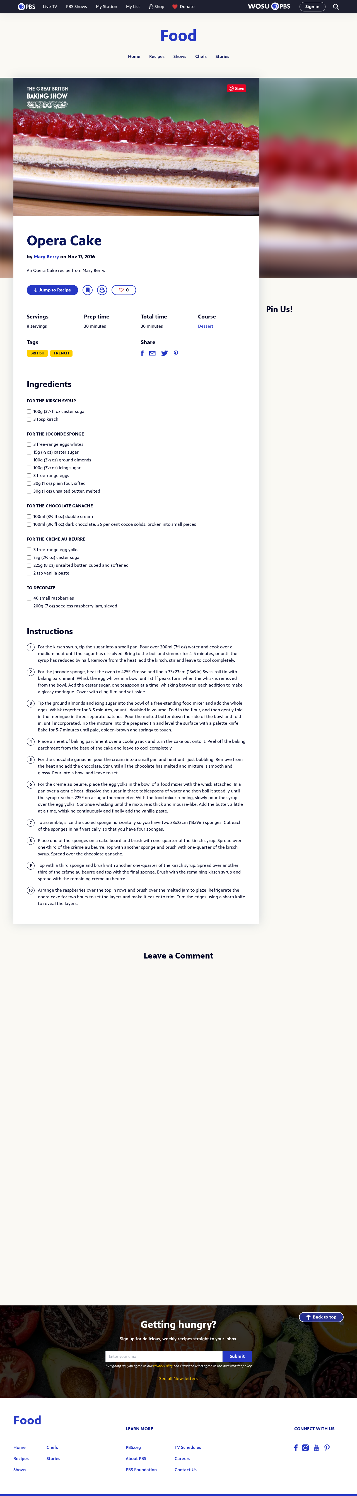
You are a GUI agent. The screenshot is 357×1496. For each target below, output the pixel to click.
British (37, 353)
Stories (222, 56)
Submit (237, 1356)
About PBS (136, 1458)
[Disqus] (178, 1039)
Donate (187, 6)
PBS (26, 7)
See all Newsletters (178, 1378)
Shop (159, 6)
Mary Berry (46, 257)
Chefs (201, 56)
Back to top (324, 1317)
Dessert (205, 326)
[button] (269, 7)
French (61, 353)
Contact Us (186, 1469)
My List (133, 6)
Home (134, 56)
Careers (182, 1458)
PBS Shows (76, 6)
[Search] (335, 7)
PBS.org (133, 1447)
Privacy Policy (163, 1366)
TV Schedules (188, 1447)
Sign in (312, 6)
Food (178, 36)
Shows (179, 56)
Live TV (50, 6)
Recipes (157, 56)
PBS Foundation (141, 1469)
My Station (106, 6)
